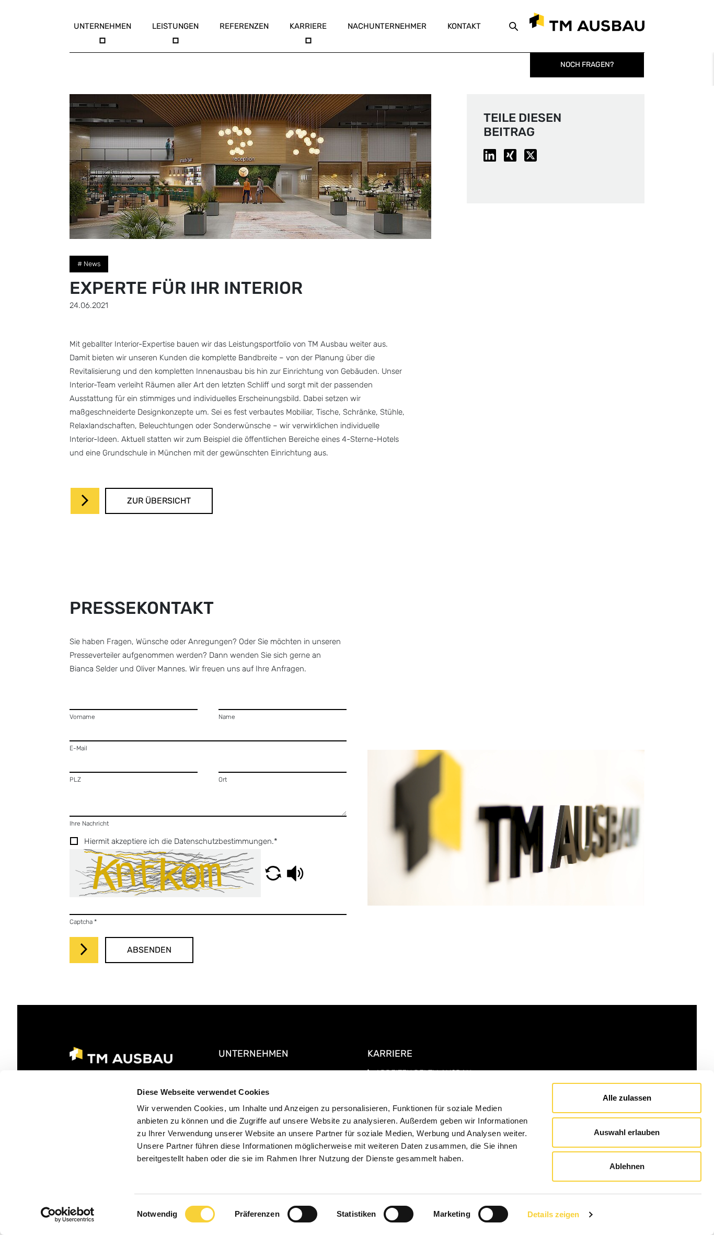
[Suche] (513, 26)
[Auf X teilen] (530, 155)
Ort (222, 779)
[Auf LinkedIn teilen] (489, 155)
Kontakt (464, 26)
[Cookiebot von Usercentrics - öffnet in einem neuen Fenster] (67, 1214)
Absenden (149, 950)
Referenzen (244, 26)
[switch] (302, 1214)
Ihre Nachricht (89, 823)
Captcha (83, 921)
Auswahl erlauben (627, 1132)
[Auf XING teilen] (510, 155)
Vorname (82, 717)
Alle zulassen (627, 1097)
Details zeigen (553, 1214)
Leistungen (175, 26)
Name (226, 717)
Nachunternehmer (387, 26)
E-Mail (78, 748)
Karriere (308, 26)
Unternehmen (102, 26)
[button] (273, 873)
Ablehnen (626, 1166)
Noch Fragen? (587, 64)
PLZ (75, 779)
